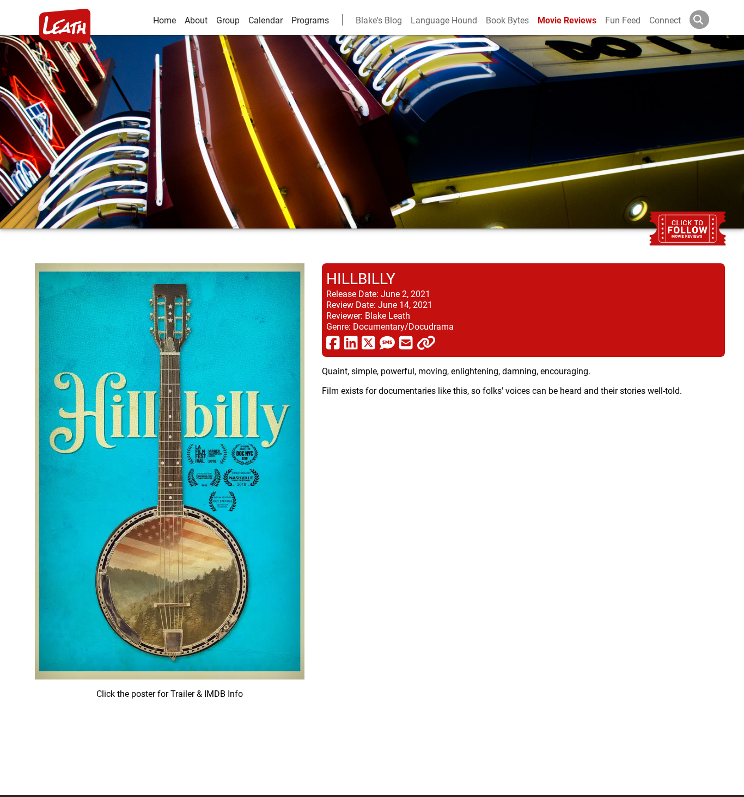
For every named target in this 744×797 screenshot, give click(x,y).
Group (228, 20)
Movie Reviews (567, 20)
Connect (665, 20)
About (196, 20)
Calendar (265, 20)
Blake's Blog (379, 20)
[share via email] (406, 342)
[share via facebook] (333, 342)
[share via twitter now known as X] (368, 342)
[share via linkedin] (351, 342)
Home (164, 20)
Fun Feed (623, 20)
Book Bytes (507, 20)
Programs (310, 20)
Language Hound (444, 20)
